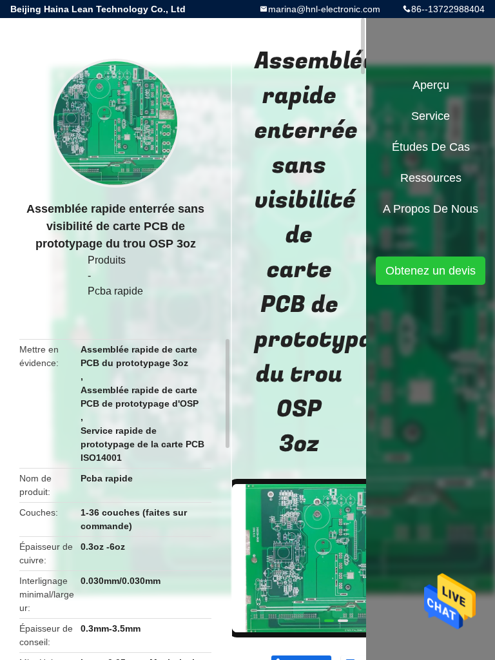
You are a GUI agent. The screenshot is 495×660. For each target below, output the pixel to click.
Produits (107, 260)
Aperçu (430, 85)
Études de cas (431, 147)
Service (430, 116)
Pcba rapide (115, 291)
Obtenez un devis (430, 270)
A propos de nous (430, 208)
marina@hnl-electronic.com (324, 9)
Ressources (430, 177)
